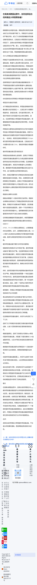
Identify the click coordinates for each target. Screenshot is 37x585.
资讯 (10, 9)
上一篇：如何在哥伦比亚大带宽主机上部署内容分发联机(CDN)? (18, 438)
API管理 (3, 503)
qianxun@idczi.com (25, 482)
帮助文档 (4, 9)
